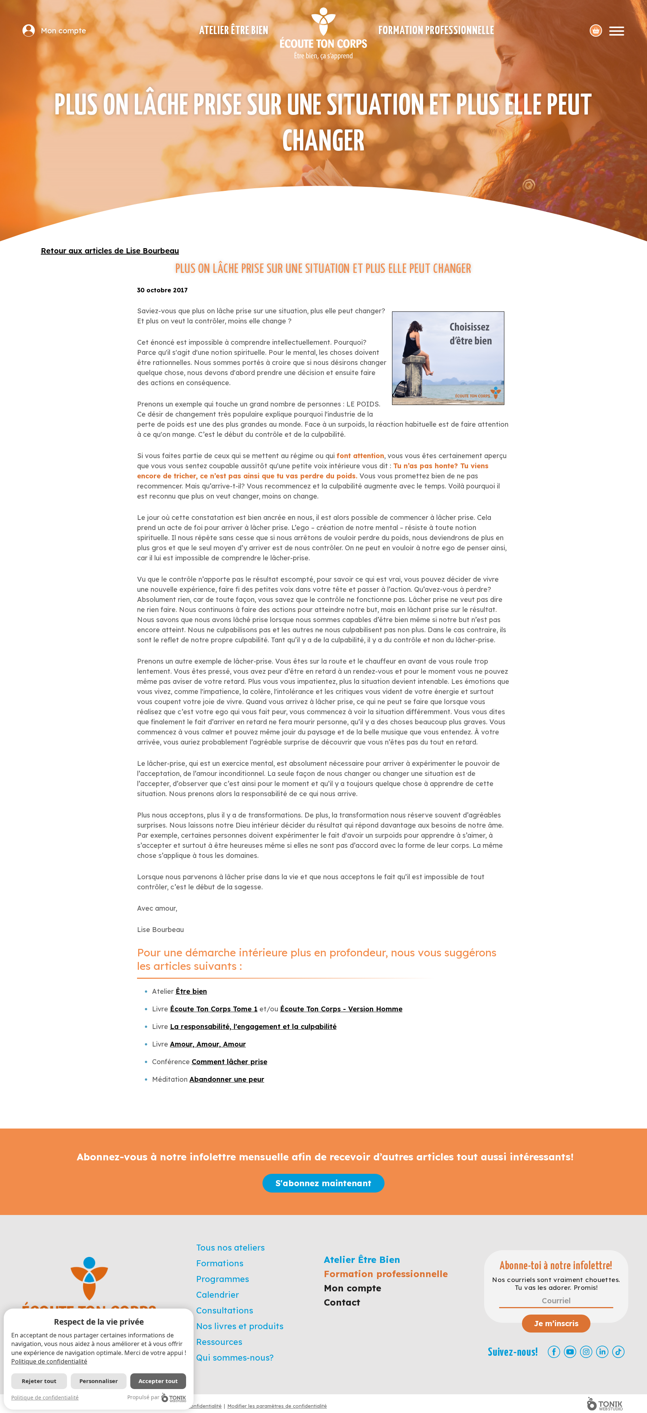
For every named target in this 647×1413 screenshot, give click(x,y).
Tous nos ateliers (230, 1247)
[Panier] (596, 30)
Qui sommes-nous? (235, 1357)
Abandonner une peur (226, 1079)
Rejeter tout (39, 1381)
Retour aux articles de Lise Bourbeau (110, 250)
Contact (342, 1302)
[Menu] (616, 30)
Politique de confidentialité (49, 1361)
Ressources (219, 1342)
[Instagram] (586, 1352)
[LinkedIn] (602, 1352)
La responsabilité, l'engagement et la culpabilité (253, 1026)
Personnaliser (98, 1381)
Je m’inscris (556, 1323)
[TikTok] (618, 1352)
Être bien (191, 991)
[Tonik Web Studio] (605, 1403)
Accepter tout (158, 1381)
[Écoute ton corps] (323, 33)
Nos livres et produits (239, 1326)
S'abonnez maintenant (323, 1183)
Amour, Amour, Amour (208, 1044)
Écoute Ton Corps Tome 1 (214, 1009)
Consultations (224, 1310)
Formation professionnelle (436, 30)
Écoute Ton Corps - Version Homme (341, 1009)
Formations (219, 1263)
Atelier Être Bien (233, 30)
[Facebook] (554, 1352)
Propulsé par (143, 1397)
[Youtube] (570, 1352)
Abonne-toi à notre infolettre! (556, 1266)
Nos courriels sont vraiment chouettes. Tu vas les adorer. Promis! (556, 1283)
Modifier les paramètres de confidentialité (277, 1406)
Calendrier (217, 1294)
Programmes (222, 1279)
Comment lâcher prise (229, 1061)
